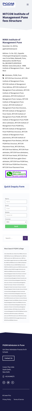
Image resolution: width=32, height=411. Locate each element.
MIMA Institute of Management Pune (12, 41)
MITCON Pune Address (10, 149)
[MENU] (27, 4)
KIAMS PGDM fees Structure (20, 264)
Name (7, 199)
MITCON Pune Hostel (10, 155)
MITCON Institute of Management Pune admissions (16, 93)
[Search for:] (13, 238)
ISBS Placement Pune (18, 256)
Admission (8, 75)
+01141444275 (9, 376)
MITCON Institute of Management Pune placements (15, 135)
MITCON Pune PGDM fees (19, 161)
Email (7, 205)
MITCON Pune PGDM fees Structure (15, 164)
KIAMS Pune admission (13, 267)
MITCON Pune (19, 146)
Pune (20, 75)
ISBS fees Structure (23, 253)
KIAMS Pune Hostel (8, 269)
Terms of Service (19, 399)
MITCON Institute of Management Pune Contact (15, 102)
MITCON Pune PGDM (8, 318)
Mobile (7, 212)
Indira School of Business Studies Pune (11, 253)
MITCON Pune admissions (19, 152)
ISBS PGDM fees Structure (9, 256)
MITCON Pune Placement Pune (13, 167)
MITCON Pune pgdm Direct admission (19, 318)
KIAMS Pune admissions (22, 267)
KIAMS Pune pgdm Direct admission (18, 269)
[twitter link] (8, 382)
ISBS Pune (25, 256)
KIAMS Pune (6, 267)
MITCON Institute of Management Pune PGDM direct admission (15, 120)
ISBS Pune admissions (17, 258)
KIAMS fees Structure (10, 264)
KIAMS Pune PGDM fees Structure (10, 271)
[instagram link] (4, 382)
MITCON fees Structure (13, 78)
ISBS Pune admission (8, 258)
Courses (7, 219)
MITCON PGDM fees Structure (21, 311)
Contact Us (8, 358)
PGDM (15, 75)
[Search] (25, 238)
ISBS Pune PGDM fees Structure (12, 262)
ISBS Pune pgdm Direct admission (13, 260)
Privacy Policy (7, 399)
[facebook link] (12, 382)
